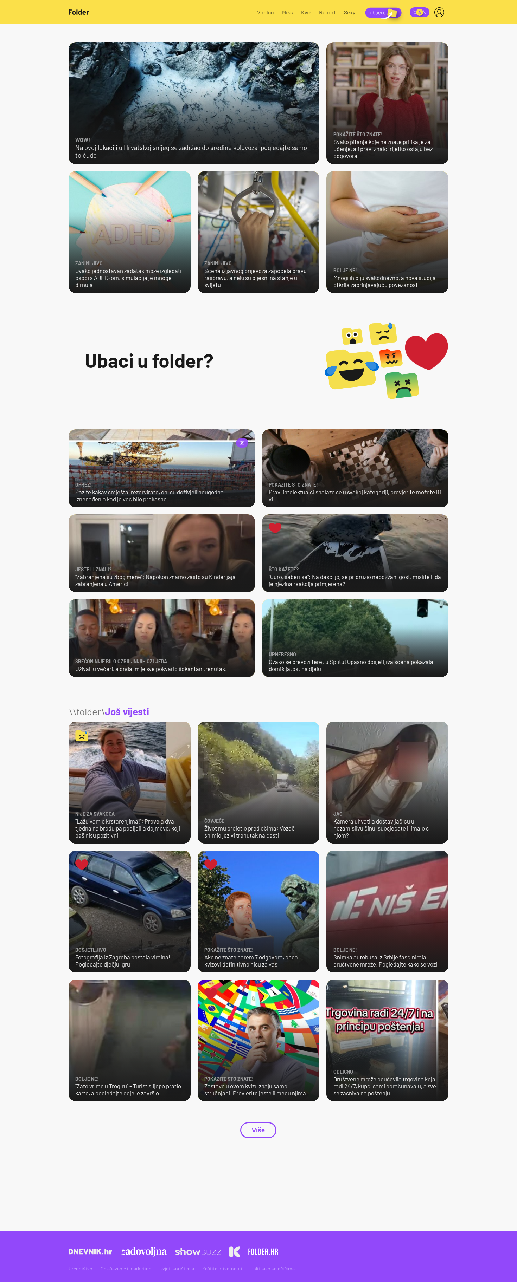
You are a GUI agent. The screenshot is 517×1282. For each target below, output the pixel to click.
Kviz (306, 12)
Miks (287, 12)
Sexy (349, 12)
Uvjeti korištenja (176, 1268)
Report (327, 12)
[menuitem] (440, 12)
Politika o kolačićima (272, 1268)
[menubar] (440, 12)
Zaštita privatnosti (222, 1268)
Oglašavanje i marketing (126, 1268)
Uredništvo (80, 1268)
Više (258, 1130)
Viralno (265, 12)
